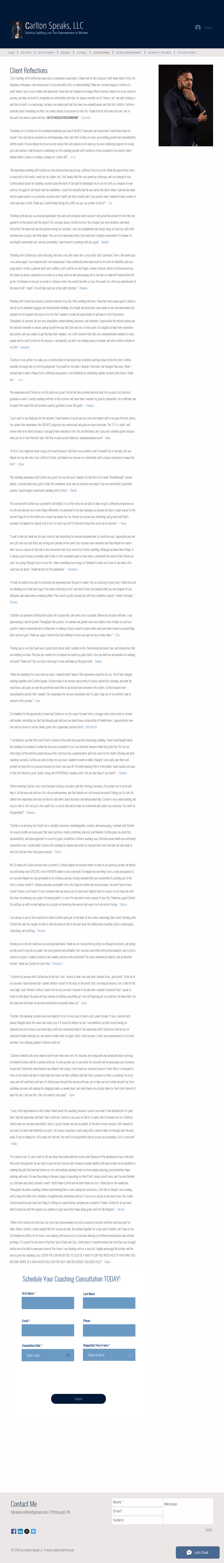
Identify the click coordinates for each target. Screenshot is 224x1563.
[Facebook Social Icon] (13, 1531)
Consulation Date (33, 1345)
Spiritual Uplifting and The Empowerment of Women (56, 33)
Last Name (89, 1293)
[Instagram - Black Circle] (26, 1531)
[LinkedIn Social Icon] (20, 1531)
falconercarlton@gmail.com (29, 1512)
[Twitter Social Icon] (33, 1531)
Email (25, 1320)
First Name (28, 1293)
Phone (86, 1320)
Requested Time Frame (95, 1345)
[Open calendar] (68, 1355)
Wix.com (70, 1550)
